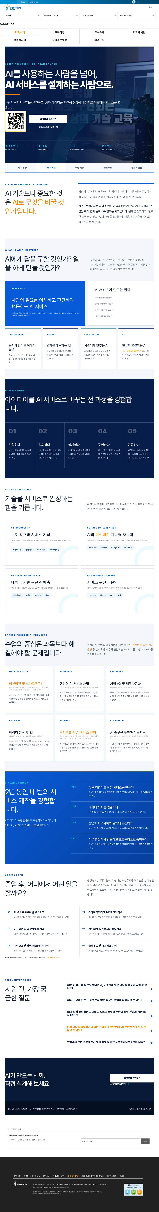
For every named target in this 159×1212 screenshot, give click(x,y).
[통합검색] (150, 7)
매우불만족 (42, 1140)
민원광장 (121, 1176)
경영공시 (26, 1176)
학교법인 (23, 2)
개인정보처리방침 (73, 1176)
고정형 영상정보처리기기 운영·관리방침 (93, 1176)
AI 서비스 (51, 167)
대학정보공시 (17, 1176)
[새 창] (133, 1190)
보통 (27, 1140)
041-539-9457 (144, 1109)
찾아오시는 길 (36, 1176)
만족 (21, 1140)
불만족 (33, 1140)
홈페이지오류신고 (111, 1176)
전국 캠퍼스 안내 (34, 2)
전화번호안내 (46, 1176)
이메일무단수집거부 (58, 1176)
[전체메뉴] (154, 7)
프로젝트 (108, 167)
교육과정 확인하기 (119, 1083)
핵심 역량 (79, 167)
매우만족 (13, 1140)
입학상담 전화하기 (48, 118)
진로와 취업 (136, 167)
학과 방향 (22, 167)
